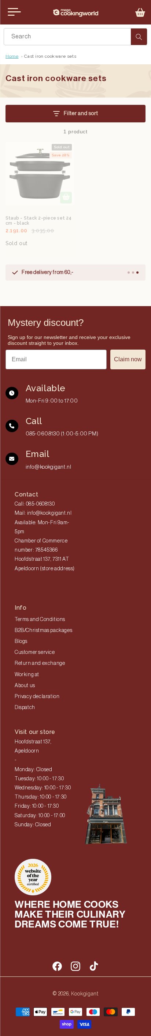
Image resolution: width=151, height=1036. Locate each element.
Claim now (128, 359)
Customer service (35, 652)
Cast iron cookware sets (50, 56)
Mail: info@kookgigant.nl (43, 513)
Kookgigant (85, 994)
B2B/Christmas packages (43, 630)
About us (25, 685)
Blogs (21, 641)
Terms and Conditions (40, 619)
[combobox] (75, 36)
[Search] (139, 36)
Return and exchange (40, 663)
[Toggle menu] (14, 12)
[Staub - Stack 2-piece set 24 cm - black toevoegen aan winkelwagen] (66, 197)
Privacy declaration (37, 696)
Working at (27, 674)
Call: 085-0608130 (35, 504)
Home (11, 56)
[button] (140, 12)
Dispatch (25, 707)
